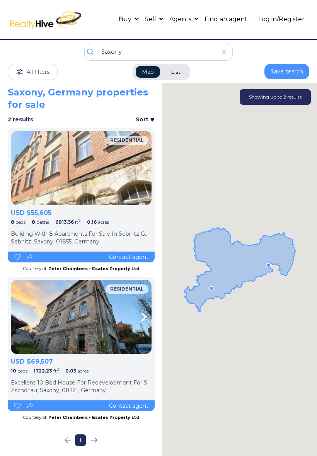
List (176, 71)
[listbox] (81, 168)
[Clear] (223, 51)
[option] (81, 168)
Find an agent (226, 19)
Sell (151, 19)
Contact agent (128, 257)
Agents (181, 19)
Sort (143, 119)
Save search (287, 71)
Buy (126, 19)
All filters (38, 71)
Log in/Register (281, 19)
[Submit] (93, 51)
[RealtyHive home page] (45, 19)
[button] (268, 265)
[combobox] (158, 52)
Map (148, 71)
